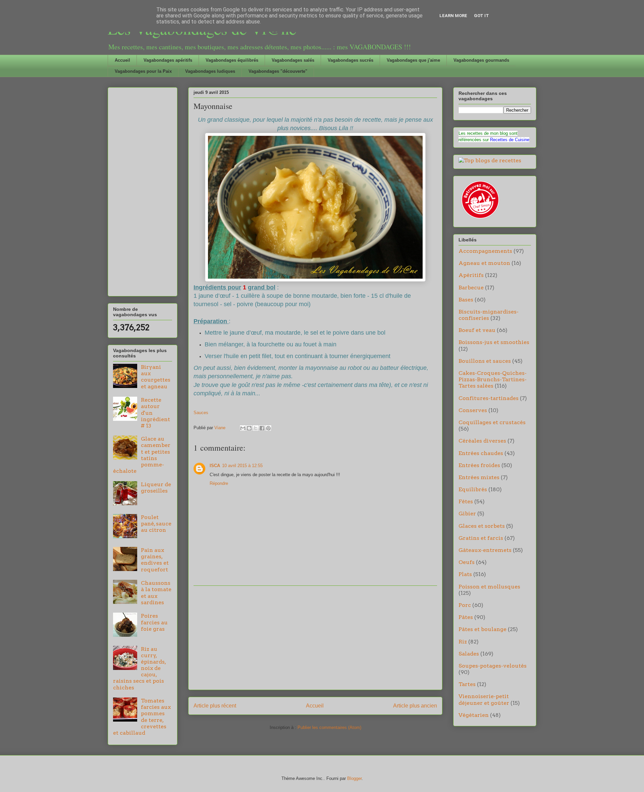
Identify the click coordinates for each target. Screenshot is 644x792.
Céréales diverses (482, 441)
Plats (465, 574)
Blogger (354, 778)
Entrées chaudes (481, 453)
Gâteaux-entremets (485, 550)
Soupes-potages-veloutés (493, 666)
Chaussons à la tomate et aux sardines (156, 593)
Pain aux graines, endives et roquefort (155, 560)
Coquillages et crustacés (492, 422)
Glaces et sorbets (482, 526)
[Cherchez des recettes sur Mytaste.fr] (490, 160)
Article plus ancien (415, 706)
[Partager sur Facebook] (262, 428)
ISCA (215, 465)
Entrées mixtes (479, 477)
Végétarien (474, 715)
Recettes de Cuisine (509, 139)
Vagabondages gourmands (481, 60)
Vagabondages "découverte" (278, 71)
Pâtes (466, 617)
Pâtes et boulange (482, 629)
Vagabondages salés (293, 60)
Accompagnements (485, 251)
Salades (469, 653)
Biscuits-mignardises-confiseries (489, 314)
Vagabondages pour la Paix (143, 71)
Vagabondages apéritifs (168, 60)
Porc (465, 605)
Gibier (467, 513)
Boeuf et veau (477, 330)
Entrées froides (479, 465)
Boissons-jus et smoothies (494, 342)
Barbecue (471, 287)
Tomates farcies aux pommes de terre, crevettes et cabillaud (142, 716)
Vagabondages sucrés (350, 60)
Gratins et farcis (481, 538)
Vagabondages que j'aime (413, 60)
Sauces (201, 412)
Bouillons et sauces (485, 361)
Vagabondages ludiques (210, 71)
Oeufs (467, 562)
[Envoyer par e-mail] (242, 428)
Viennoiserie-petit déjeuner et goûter (484, 699)
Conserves (473, 410)
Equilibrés (473, 489)
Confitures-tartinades (489, 398)
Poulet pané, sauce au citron (156, 523)
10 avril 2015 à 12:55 (242, 465)
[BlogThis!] (249, 428)
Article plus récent (215, 706)
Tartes (467, 684)
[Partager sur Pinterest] (268, 428)
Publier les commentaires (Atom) (329, 727)
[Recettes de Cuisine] (480, 219)
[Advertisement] (315, 638)
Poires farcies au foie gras (154, 622)
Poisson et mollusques (489, 586)
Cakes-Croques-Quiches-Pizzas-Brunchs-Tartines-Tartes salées (493, 379)
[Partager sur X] (255, 428)
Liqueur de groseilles (156, 487)
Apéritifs (471, 275)
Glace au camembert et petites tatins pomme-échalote (141, 455)
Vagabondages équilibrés (232, 60)
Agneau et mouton (484, 263)
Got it (481, 15)
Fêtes (466, 501)
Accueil (122, 60)
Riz (463, 641)
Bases (466, 299)
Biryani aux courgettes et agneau (155, 377)
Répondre (219, 483)
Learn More (453, 15)
